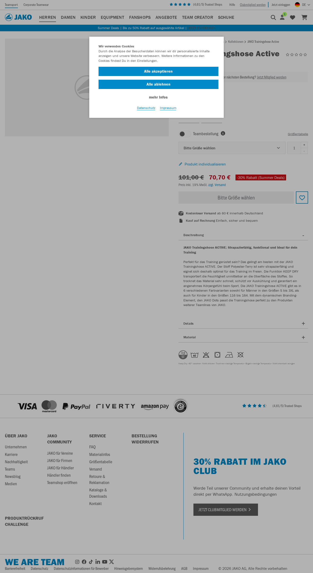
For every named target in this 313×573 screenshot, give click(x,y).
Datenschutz (146, 108)
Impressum (168, 108)
